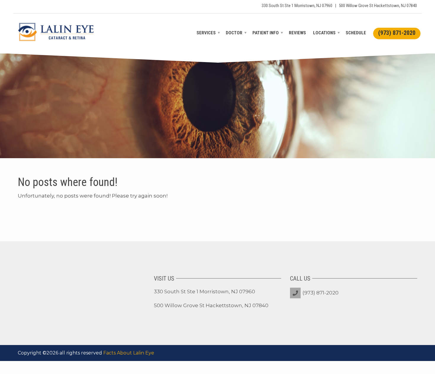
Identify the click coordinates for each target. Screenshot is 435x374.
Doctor (234, 32)
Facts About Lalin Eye (128, 353)
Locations (324, 32)
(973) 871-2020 (320, 293)
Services (206, 32)
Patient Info (265, 32)
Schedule (356, 32)
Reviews (297, 32)
